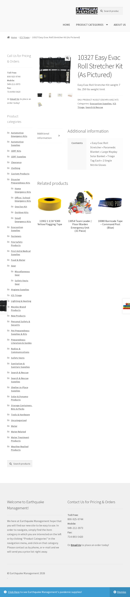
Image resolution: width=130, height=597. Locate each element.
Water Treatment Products (20, 439)
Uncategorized (19, 420)
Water (14, 426)
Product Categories (89, 24)
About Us (120, 24)
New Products (18, 315)
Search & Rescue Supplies (19, 380)
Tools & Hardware (20, 414)
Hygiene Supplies (20, 289)
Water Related (18, 431)
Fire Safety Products (17, 243)
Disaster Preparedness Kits (20, 181)
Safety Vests (18, 357)
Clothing (15, 168)
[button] (67, 58)
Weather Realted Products (19, 448)
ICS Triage (25, 37)
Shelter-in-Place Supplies (19, 389)
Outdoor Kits (21, 212)
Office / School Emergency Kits (23, 199)
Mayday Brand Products (18, 308)
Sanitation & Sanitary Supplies (20, 365)
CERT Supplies (18, 156)
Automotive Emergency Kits (19, 134)
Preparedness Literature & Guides (21, 341)
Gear (13, 265)
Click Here (14, 592)
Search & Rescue (94, 107)
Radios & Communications (20, 350)
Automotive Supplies (17, 143)
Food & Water (18, 260)
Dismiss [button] (121, 592)
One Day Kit (21, 206)
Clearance (16, 162)
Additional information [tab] (44, 136)
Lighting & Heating (21, 301)
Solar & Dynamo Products (19, 398)
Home (66, 24)
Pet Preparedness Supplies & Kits (20, 332)
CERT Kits (16, 150)
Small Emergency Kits (23, 220)
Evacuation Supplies (101, 103)
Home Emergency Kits (23, 190)
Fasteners (16, 236)
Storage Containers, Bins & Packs (21, 407)
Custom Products (20, 173)
